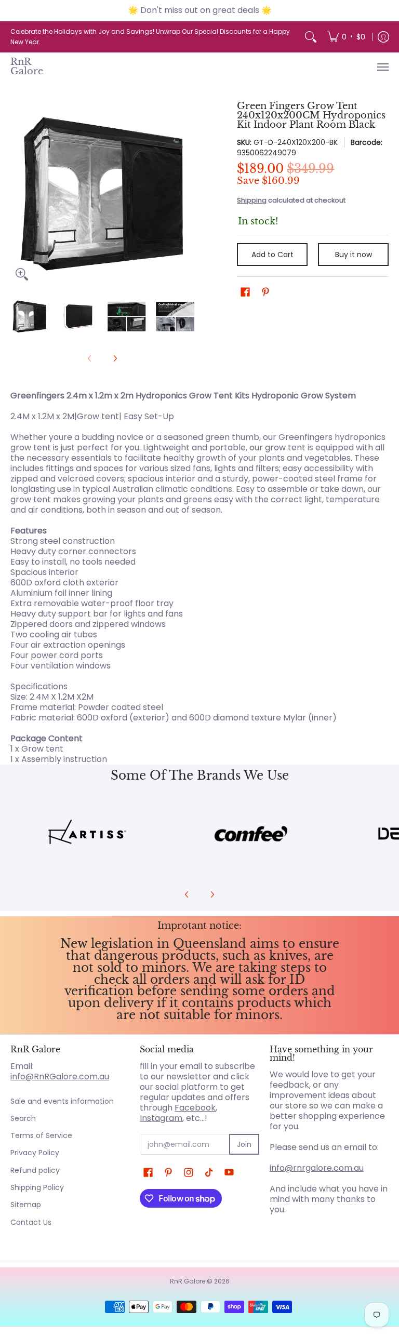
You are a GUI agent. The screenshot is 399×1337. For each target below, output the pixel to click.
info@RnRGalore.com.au (59, 1076)
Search (23, 1118)
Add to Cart (272, 254)
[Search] (311, 36)
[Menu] (382, 66)
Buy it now (353, 254)
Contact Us (30, 1222)
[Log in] (383, 36)
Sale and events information (62, 1101)
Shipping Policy (37, 1187)
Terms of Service (41, 1135)
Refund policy (35, 1170)
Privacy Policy (34, 1152)
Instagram (161, 1118)
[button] (245, 292)
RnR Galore (26, 66)
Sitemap (25, 1204)
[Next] (187, 193)
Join (244, 1144)
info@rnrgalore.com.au (317, 1168)
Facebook (195, 1108)
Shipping (252, 200)
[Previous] (17, 193)
